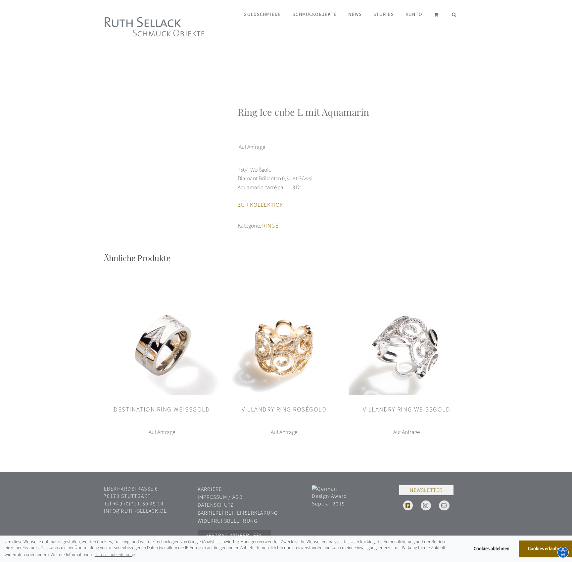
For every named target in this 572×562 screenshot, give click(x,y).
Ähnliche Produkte (137, 257)
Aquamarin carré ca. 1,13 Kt (269, 187)
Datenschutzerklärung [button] (115, 554)
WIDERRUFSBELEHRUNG (228, 521)
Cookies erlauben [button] (545, 548)
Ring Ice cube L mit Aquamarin (303, 112)
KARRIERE (210, 489)
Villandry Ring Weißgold (407, 409)
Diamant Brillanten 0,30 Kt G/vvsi (275, 178)
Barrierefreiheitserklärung (238, 513)
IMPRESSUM (213, 497)
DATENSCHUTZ (216, 505)
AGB (237, 497)
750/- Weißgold (254, 170)
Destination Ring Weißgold (162, 409)
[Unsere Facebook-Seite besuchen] (408, 505)
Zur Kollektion (261, 205)
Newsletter (426, 490)
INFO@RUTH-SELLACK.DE (135, 511)
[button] (454, 14)
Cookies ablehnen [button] (491, 548)
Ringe (270, 226)
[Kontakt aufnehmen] (444, 505)
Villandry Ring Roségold (284, 409)
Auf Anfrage (252, 147)
